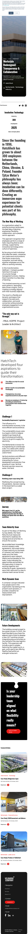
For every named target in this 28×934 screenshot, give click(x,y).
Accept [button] (11, 13)
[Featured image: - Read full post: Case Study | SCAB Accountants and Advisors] (14, 802)
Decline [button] (16, 13)
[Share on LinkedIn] (26, 105)
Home (5, 58)
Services (7, 891)
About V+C (8, 894)
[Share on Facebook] (23, 105)
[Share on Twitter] (20, 105)
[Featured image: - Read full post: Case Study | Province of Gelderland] (14, 841)
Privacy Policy (6, 5)
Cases (9, 58)
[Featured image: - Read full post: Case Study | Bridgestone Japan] (14, 762)
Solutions (7, 888)
